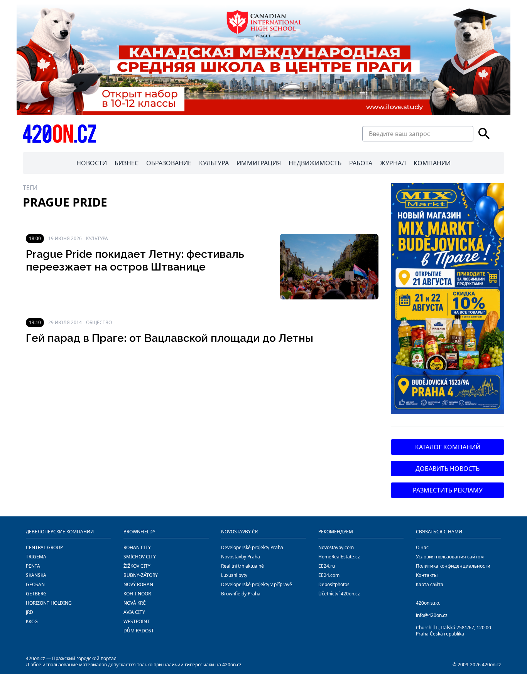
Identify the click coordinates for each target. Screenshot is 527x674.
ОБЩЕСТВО (99, 322)
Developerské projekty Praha (252, 547)
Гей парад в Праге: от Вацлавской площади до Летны (169, 338)
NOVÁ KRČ (134, 603)
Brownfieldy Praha (240, 593)
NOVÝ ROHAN (138, 584)
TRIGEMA (36, 556)
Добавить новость (448, 468)
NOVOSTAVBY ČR (239, 531)
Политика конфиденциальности (453, 566)
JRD (29, 612)
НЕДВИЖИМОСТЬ (315, 163)
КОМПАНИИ (432, 163)
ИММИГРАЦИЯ (258, 163)
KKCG (32, 621)
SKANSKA (36, 575)
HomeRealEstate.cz (339, 556)
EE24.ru (326, 566)
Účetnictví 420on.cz (339, 593)
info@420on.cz (432, 615)
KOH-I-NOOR (137, 593)
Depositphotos (334, 584)
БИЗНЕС (127, 163)
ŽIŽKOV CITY (136, 566)
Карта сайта (429, 584)
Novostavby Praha (240, 556)
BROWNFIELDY (139, 531)
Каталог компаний (447, 447)
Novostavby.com (336, 547)
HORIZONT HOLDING (49, 603)
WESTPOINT (136, 621)
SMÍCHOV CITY (139, 556)
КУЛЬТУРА (214, 163)
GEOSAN (35, 584)
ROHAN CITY (137, 547)
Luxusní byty (234, 575)
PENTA (33, 566)
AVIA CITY (134, 612)
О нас (422, 547)
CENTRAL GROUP (44, 547)
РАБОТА (360, 163)
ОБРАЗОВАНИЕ (168, 163)
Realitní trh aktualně (242, 566)
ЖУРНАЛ (393, 163)
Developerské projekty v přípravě (256, 584)
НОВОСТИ (91, 163)
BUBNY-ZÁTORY (140, 575)
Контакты (426, 575)
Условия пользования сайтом (450, 556)
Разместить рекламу (448, 490)
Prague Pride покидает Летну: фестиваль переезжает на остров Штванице (135, 261)
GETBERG (36, 593)
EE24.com (329, 575)
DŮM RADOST (138, 630)
